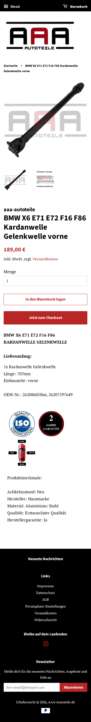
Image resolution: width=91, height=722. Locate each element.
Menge (10, 271)
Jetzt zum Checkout (45, 317)
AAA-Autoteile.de (61, 702)
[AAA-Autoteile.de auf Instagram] (45, 644)
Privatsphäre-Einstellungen (45, 606)
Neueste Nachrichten (45, 559)
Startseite (11, 66)
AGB (45, 599)
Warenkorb (78, 6)
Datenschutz (45, 592)
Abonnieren (73, 687)
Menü (14, 6)
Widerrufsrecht (45, 619)
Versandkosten (45, 259)
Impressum (45, 586)
